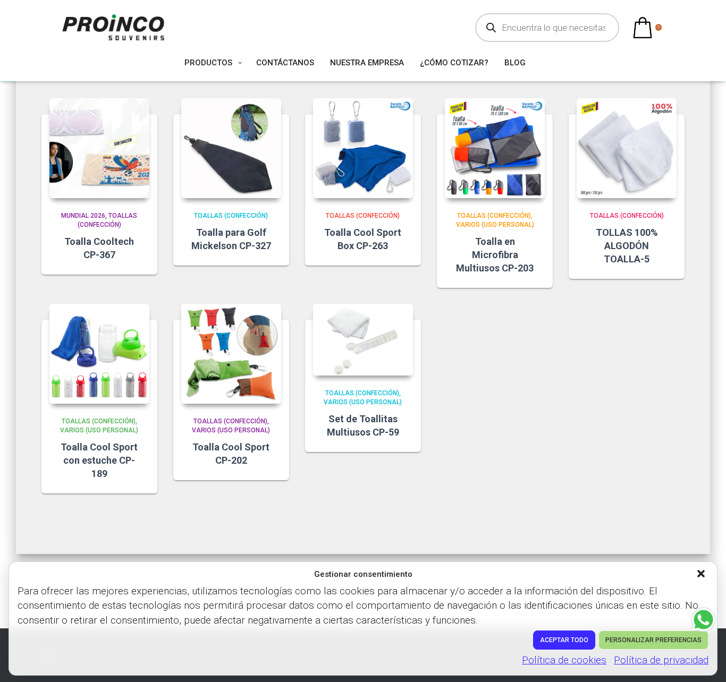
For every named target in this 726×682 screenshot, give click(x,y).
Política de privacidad (661, 660)
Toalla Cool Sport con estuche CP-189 (99, 460)
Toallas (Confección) (231, 215)
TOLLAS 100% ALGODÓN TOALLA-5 (627, 246)
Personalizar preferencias (653, 640)
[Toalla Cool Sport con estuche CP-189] (99, 354)
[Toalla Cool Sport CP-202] (231, 354)
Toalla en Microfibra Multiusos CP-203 (495, 255)
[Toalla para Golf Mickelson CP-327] (231, 148)
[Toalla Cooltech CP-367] (99, 148)
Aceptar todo (564, 640)
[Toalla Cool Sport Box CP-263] (363, 148)
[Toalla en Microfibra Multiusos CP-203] (495, 148)
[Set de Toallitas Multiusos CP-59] (363, 340)
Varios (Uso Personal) (495, 224)
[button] (702, 574)
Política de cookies (564, 660)
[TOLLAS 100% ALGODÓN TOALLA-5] (627, 148)
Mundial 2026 (83, 215)
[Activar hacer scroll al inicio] (705, 660)
